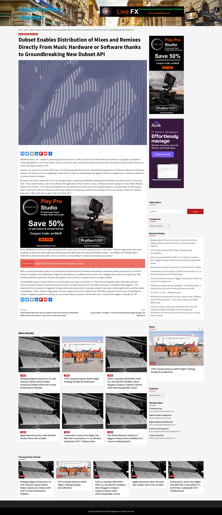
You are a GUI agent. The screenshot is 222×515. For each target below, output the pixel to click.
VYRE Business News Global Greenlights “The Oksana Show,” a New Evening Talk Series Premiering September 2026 (175, 287)
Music (21, 34)
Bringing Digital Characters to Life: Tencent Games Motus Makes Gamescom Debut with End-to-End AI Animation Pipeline (38, 383)
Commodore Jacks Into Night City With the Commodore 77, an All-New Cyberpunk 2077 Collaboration (82, 438)
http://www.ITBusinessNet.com (161, 411)
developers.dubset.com (37, 165)
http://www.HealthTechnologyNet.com (164, 431)
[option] (176, 357)
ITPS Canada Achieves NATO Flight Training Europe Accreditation (81, 380)
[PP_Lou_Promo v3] (66, 221)
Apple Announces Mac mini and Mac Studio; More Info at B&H (38, 437)
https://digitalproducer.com (160, 418)
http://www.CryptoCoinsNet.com (162, 438)
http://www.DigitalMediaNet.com (162, 424)
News (26, 34)
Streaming (33, 34)
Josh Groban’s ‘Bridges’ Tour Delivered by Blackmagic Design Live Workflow (117, 313)
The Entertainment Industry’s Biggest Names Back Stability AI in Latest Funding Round (125, 438)
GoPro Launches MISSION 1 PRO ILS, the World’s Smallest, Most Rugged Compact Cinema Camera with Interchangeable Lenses (124, 383)
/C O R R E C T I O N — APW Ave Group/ (165, 292)
